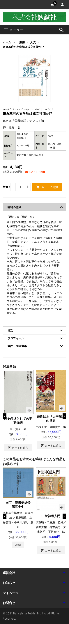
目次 (10, 330)
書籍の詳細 (14, 207)
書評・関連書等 (17, 346)
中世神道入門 (51, 516)
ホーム (7, 42)
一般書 (21, 42)
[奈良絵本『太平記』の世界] (51, 390)
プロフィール (16, 338)
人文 (33, 42)
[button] (42, 63)
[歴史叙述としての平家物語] (18, 392)
